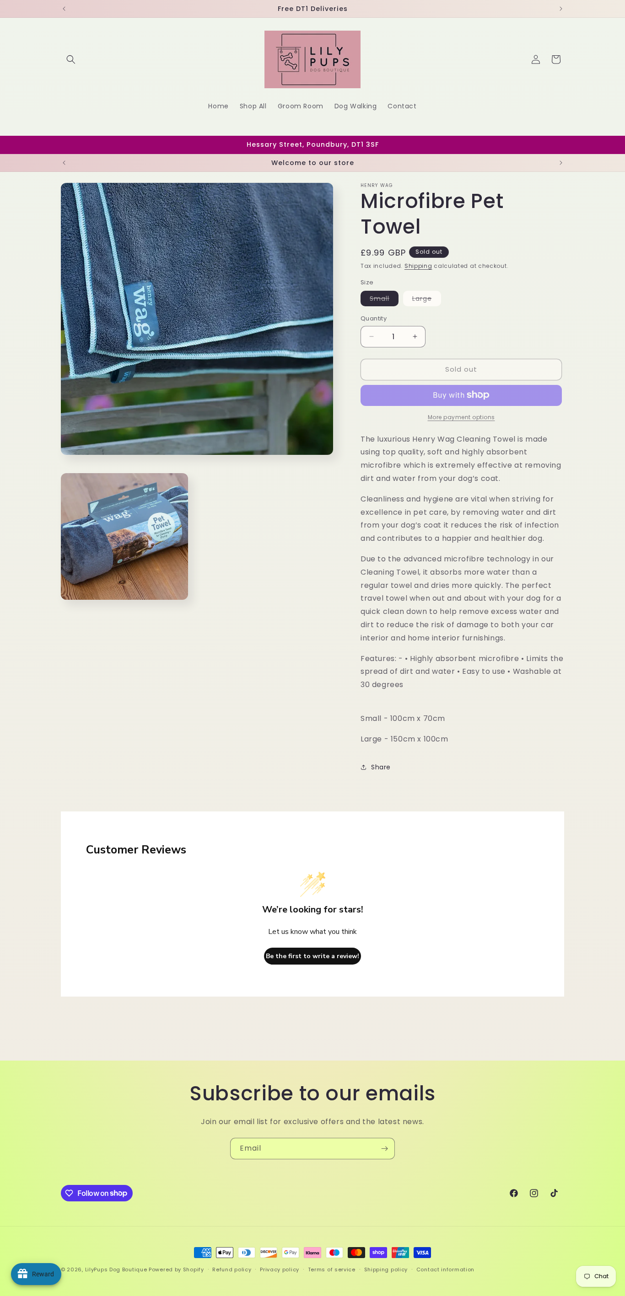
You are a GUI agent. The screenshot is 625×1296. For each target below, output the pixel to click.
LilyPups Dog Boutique (117, 1269)
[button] (71, 59)
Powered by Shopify (176, 1269)
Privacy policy (279, 1269)
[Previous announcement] (64, 8)
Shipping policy (386, 1269)
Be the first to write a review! (312, 956)
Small (384, 299)
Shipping (418, 266)
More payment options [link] (461, 417)
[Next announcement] (561, 8)
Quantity (374, 318)
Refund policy (231, 1269)
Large (426, 299)
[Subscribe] (384, 1148)
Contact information (445, 1269)
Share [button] (381, 766)
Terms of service (332, 1269)
